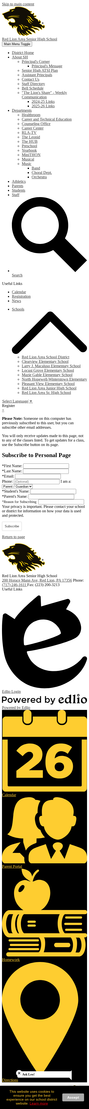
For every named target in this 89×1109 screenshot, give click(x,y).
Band (36, 168)
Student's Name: (16, 491)
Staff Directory (33, 84)
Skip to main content (18, 4)
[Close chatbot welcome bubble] (19, 1073)
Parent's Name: (15, 496)
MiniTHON (31, 155)
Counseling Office (36, 124)
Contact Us (30, 79)
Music (26, 164)
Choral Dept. (42, 172)
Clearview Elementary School (45, 361)
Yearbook (29, 150)
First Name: (12, 466)
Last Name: (12, 471)
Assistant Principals (37, 75)
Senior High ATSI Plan (40, 70)
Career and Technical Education (47, 119)
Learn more (39, 1103)
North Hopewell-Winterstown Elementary (54, 379)
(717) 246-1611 (14, 585)
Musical (28, 159)
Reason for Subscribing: (20, 502)
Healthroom (31, 115)
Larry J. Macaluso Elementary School (51, 366)
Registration (21, 296)
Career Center (33, 128)
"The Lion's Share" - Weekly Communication (44, 95)
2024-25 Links (43, 101)
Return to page (13, 537)
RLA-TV (29, 132)
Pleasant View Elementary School (48, 384)
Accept (73, 1097)
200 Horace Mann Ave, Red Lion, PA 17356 (37, 580)
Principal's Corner (36, 61)
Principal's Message (47, 66)
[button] (20, 57)
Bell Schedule (33, 88)
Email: (8, 476)
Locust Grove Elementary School (48, 370)
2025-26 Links (43, 106)
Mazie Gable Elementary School (47, 375)
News (16, 301)
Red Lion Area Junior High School (49, 388)
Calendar (19, 292)
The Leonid (31, 137)
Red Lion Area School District (45, 357)
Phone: (8, 481)
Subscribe (12, 526)
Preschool (29, 146)
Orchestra (39, 177)
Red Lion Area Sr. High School (46, 392)
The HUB (30, 141)
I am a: (66, 481)
